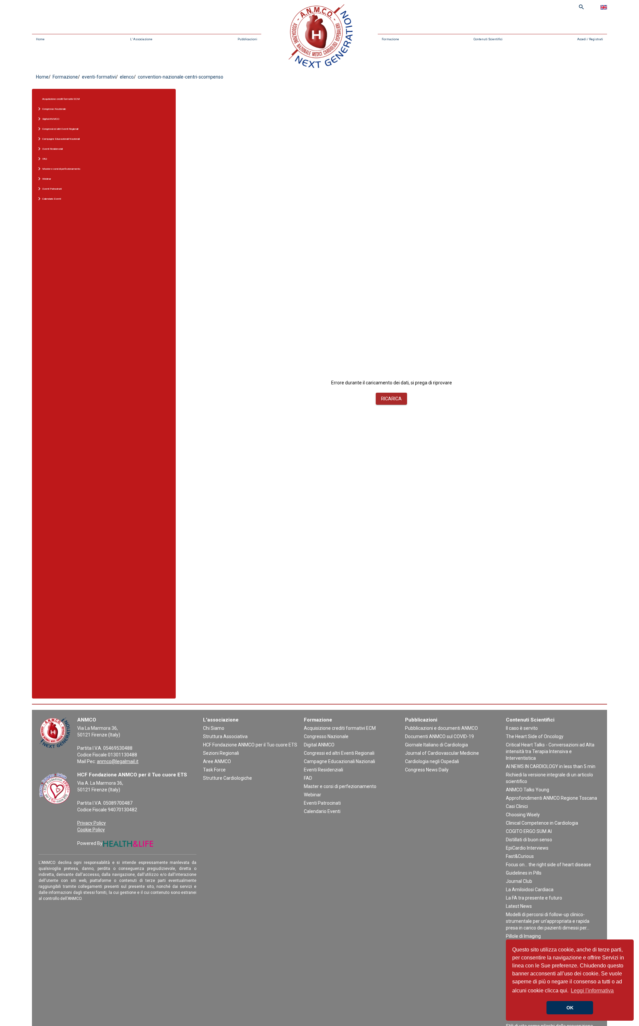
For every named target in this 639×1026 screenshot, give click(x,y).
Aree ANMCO (217, 761)
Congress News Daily (427, 769)
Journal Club (519, 881)
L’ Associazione (141, 39)
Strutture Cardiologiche (227, 778)
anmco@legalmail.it (117, 761)
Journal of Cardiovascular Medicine (442, 753)
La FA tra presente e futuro (534, 898)
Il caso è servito (522, 728)
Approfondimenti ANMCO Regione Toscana (551, 798)
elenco (126, 77)
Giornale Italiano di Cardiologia (436, 744)
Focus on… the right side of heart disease (548, 864)
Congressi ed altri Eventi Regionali (339, 753)
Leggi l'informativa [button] (592, 990)
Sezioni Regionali (221, 753)
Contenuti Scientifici (488, 39)
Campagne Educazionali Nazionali (339, 761)
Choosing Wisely (523, 814)
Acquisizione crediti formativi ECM (61, 99)
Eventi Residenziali (323, 769)
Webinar (312, 794)
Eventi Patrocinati (322, 803)
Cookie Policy (91, 829)
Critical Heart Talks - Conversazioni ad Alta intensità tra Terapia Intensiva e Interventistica (550, 751)
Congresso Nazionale (326, 736)
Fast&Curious (520, 856)
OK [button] (569, 1007)
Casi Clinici (517, 806)
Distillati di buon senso (529, 839)
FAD (308, 778)
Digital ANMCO (319, 744)
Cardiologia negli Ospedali (432, 761)
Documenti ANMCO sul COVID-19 (439, 736)
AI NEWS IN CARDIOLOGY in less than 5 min (550, 766)
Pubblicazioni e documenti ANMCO (441, 728)
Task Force (214, 769)
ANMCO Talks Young (527, 789)
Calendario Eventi (322, 811)
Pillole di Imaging (523, 936)
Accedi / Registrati (590, 39)
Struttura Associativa (225, 736)
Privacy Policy (91, 823)
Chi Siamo (213, 728)
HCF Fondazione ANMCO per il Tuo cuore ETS (250, 744)
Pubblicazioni (247, 39)
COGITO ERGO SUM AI (529, 831)
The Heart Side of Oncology (534, 736)
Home (40, 39)
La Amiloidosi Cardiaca (529, 889)
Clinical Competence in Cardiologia (542, 823)
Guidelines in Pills (523, 873)
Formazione (390, 39)
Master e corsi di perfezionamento (340, 786)
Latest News (519, 906)
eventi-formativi (98, 77)
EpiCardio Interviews (527, 848)
